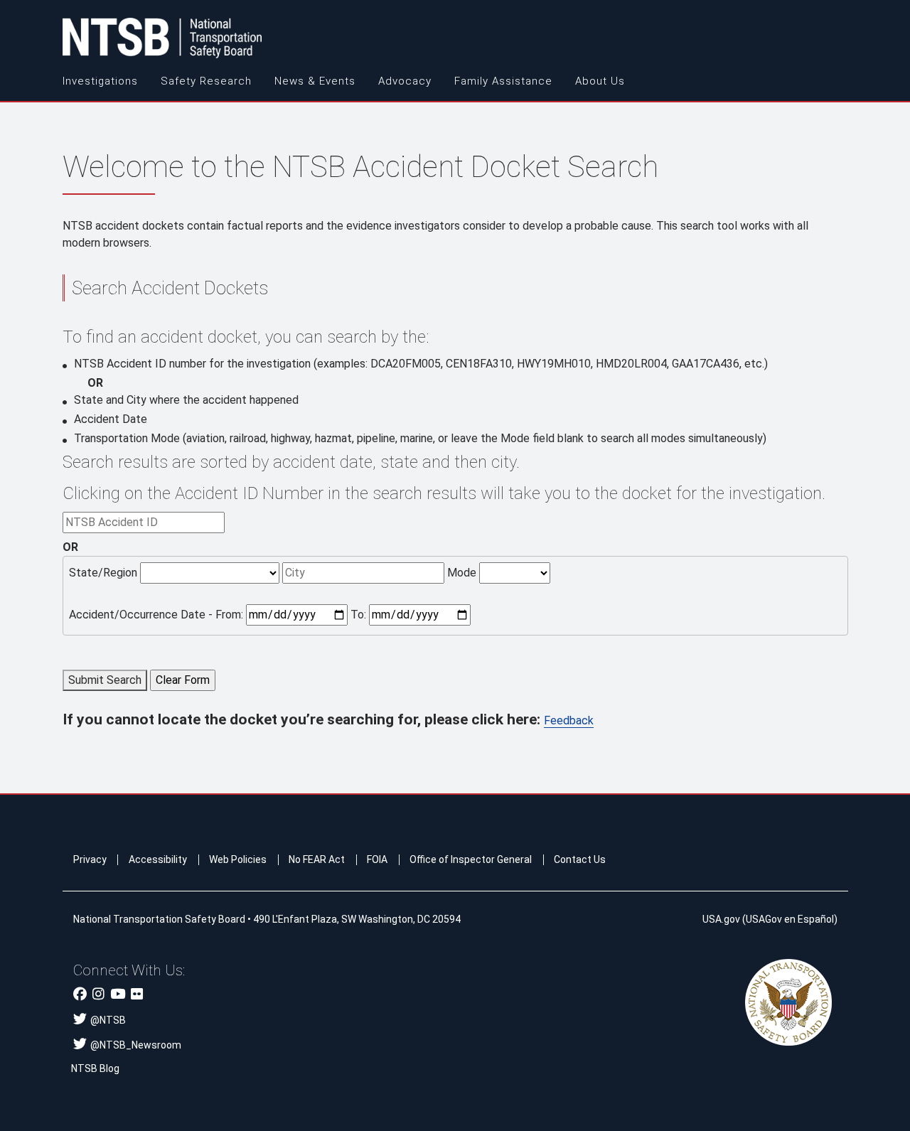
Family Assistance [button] (503, 81)
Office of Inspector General (471, 859)
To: (358, 614)
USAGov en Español (790, 919)
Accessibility (158, 859)
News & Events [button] (314, 81)
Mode (461, 572)
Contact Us (580, 859)
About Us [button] (600, 81)
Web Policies (238, 859)
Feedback (569, 720)
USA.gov (721, 919)
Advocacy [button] (405, 81)
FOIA (377, 859)
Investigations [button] (100, 81)
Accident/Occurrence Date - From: (156, 614)
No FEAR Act (317, 859)
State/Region (103, 572)
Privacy (90, 859)
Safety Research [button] (206, 81)
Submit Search (104, 680)
